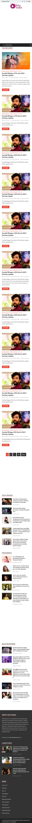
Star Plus (4, 788)
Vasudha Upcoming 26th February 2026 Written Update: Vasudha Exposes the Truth (21, 771)
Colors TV (4, 785)
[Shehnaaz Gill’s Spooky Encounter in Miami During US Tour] (7, 508)
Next (23, 454)
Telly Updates (5, 802)
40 (18, 454)
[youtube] (29, 1)
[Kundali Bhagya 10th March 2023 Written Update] (16, 380)
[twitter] (27, 1)
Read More (5, 89)
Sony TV (4, 796)
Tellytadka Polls (6, 810)
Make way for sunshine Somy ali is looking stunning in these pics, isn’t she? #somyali (21, 567)
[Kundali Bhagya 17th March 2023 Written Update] (16, 103)
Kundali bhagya (5, 71)
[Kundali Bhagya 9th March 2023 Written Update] (16, 419)
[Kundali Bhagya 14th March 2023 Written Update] (16, 220)
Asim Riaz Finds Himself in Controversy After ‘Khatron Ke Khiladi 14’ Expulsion (20, 500)
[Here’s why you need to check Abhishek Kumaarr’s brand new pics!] (7, 575)
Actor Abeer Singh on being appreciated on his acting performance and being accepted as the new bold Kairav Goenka (20, 542)
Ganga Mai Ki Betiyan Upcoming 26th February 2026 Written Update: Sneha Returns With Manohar (21, 760)
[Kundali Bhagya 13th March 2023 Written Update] (16, 259)
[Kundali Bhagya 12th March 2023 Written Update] (16, 302)
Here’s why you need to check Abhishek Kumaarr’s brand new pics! (20, 576)
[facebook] (23, 1)
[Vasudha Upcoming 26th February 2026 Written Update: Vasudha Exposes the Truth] (7, 768)
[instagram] (25, 1)
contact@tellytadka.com (14, 737)
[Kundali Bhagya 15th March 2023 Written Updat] (16, 181)
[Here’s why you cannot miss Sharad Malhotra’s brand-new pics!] (7, 584)
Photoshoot (5, 804)
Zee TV (20, 71)
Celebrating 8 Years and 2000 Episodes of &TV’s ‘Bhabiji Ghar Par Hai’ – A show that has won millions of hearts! (21, 531)
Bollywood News (6, 799)
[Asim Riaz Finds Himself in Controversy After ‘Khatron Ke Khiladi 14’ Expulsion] (7, 499)
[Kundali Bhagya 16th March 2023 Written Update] (16, 142)
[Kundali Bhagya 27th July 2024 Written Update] (16, 60)
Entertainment (6, 807)
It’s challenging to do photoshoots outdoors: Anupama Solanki (19, 558)
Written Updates (14, 71)
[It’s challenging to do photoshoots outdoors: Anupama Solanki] (7, 557)
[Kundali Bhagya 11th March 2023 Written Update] (16, 341)
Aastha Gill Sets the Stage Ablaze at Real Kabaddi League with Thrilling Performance (21, 649)
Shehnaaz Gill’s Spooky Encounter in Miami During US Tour (21, 509)
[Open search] (31, 45)
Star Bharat (5, 793)
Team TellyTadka (14, 77)
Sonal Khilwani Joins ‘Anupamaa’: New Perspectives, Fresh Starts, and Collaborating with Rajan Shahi (21, 520)
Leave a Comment (23, 77)
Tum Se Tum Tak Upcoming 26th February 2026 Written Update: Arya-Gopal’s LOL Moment (21, 749)
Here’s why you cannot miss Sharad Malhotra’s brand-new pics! (21, 586)
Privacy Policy (5, 813)
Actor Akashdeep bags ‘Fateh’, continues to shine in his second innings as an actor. (21, 685)
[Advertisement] (16, 26)
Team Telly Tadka (15, 120)
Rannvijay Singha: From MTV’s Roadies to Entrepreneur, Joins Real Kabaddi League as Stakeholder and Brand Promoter (21, 660)
